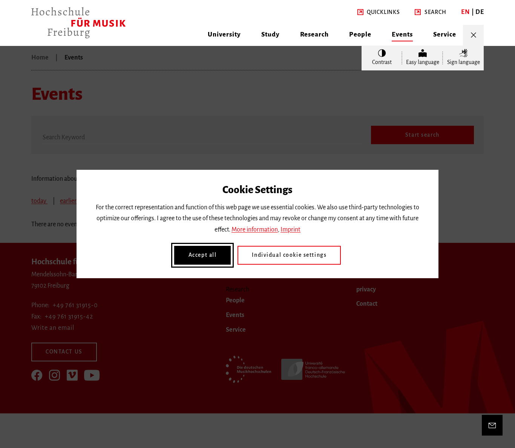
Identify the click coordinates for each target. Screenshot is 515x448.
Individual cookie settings (289, 255)
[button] (378, 12)
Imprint (290, 229)
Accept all (203, 255)
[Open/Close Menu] (473, 35)
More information (254, 229)
